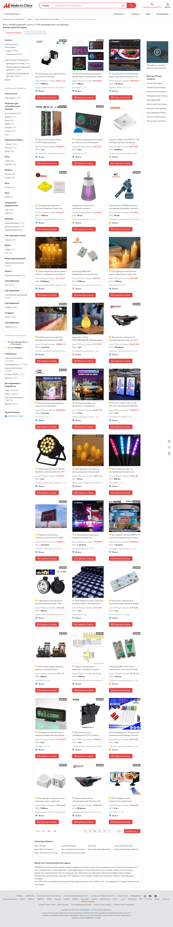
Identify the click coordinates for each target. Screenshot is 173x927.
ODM (11, 390)
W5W (9, 197)
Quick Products (62, 904)
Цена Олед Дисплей (123, 845)
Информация (136, 896)
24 (43, 831)
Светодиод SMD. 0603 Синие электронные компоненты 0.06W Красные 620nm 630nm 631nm (123, 668)
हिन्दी (140, 899)
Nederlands (132, 899)
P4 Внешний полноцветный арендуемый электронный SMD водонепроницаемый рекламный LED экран (49, 338)
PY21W (10, 164)
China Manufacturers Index (81, 904)
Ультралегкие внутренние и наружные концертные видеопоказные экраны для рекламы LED (85, 536)
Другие (8, 79)
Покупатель (118, 14)
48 (55, 831)
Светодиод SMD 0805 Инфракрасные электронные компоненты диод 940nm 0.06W (86, 273)
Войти (167, 7)
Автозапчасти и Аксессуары (11, 45)
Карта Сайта (123, 896)
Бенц (9, 120)
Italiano (94, 899)
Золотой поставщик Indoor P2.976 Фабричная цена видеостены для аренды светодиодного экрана (48, 141)
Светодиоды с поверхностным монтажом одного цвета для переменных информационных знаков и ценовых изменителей (50, 799)
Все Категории (12, 14)
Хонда (10, 131)
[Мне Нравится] (150, 896)
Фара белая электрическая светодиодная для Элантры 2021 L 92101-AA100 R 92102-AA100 (124, 338)
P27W (10, 177)
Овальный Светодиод (156, 116)
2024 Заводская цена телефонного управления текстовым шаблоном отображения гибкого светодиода (124, 799)
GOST (10, 317)
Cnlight (10, 249)
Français (57, 899)
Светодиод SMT (153, 100)
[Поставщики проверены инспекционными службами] (17, 343)
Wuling (10, 117)
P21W (10, 187)
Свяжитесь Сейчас (48, 97)
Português (85, 899)
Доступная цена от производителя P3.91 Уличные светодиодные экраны (85, 734)
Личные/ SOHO (14, 374)
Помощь (135, 14)
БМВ (9, 124)
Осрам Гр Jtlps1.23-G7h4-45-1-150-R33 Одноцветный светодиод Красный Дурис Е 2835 (124, 141)
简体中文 (31, 899)
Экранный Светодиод (156, 87)
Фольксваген (13, 113)
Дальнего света (14, 226)
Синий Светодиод (154, 83)
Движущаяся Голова (18, 63)
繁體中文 (40, 899)
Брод (9, 151)
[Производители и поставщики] (17, 5)
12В (9, 209)
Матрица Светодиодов (157, 108)
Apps (148, 14)
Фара (12, 50)
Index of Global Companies (124, 904)
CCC (10, 285)
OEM (11, 394)
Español (67, 899)
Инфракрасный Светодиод (158, 95)
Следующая (131, 831)
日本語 (49, 899)
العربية (123, 899)
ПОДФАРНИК (14, 230)
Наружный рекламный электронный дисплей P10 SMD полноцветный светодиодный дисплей (49, 536)
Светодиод (13, 98)
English (22, 899)
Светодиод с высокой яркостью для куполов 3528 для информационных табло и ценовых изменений (50, 75)
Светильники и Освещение (17, 60)
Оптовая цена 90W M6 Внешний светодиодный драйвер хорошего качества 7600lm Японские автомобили (123, 207)
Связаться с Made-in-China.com (103, 896)
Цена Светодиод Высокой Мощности (100, 849)
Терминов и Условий (93, 918)
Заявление (30, 896)
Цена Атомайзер (68, 845)
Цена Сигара (40, 845)
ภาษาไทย (148, 899)
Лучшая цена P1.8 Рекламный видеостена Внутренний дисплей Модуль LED (123, 75)
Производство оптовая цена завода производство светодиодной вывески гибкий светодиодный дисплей (51, 734)
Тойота (11, 144)
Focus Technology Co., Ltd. (84, 910)
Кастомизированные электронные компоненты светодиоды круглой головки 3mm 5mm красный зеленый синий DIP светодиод (124, 734)
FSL (8, 253)
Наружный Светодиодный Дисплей (17, 74)
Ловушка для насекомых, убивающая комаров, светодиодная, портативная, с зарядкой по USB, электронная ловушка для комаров (85, 207)
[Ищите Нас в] (155, 896)
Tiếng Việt (166, 899)
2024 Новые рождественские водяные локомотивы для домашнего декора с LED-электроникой (49, 668)
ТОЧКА (11, 307)
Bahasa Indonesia (87, 901)
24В (9, 213)
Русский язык (105, 899)
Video (64, 40)
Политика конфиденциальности (76, 896)
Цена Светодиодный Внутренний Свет (127, 849)
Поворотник (14, 54)
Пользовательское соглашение (49, 896)
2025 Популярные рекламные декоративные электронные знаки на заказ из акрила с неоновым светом (87, 75)
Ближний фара (14, 223)
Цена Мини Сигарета (43, 849)
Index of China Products (102, 904)
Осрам (10, 239)
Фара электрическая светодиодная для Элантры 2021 (86, 799)
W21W (10, 174)
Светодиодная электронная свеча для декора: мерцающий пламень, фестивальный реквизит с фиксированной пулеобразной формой (87, 470)
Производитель (16, 364)
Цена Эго (92, 845)
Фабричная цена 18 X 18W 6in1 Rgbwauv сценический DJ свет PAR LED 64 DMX (50, 470)
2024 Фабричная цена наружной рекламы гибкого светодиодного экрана (87, 602)
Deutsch (75, 899)
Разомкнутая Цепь (15, 275)
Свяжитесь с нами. (15, 416)
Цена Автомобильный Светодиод (74, 852)
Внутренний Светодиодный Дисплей (18, 68)
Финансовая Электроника (158, 121)
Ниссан (10, 147)
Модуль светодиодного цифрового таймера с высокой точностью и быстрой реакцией (85, 668)
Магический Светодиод (157, 104)
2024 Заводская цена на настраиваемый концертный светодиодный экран (121, 470)
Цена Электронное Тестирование (47, 852)
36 (49, 831)
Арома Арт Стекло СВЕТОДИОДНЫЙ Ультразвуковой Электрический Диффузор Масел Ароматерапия (87, 338)
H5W (9, 161)
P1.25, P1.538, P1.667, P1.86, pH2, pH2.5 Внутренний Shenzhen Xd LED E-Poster (123, 404)
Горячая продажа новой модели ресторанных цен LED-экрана (87, 141)
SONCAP (11, 327)
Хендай (10, 127)
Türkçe (157, 899)
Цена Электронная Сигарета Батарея (74, 849)
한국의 (115, 899)
